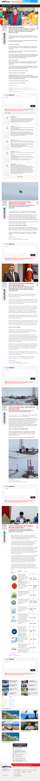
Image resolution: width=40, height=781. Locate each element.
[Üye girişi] (1, 17)
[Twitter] (4, 35)
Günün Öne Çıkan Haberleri (17, 775)
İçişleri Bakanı (26, 363)
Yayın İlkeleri (21, 765)
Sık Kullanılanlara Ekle (24, 764)
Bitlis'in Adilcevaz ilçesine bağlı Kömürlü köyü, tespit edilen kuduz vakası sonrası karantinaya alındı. (21, 411)
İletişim (25, 765)
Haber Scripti (4, 775)
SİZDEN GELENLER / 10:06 (15, 2)
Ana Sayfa (15, 764)
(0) (14, 123)
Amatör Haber (29, 764)
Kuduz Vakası (22, 481)
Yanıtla (12, 123)
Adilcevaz (15, 239)
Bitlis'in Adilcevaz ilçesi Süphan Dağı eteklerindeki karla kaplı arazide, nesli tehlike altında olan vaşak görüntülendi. (22, 207)
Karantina (25, 481)
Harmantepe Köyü (20, 239)
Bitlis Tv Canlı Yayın (17, 773)
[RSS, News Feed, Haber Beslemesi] (33, 768)
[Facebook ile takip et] (29, 768)
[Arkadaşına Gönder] (4, 39)
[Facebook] (4, 34)
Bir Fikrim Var (16, 765)
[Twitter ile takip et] (31, 768)
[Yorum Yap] (4, 43)
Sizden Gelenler (12, 706)
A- (37, 29)
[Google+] (4, 37)
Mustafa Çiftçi (22, 363)
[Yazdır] (4, 41)
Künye (19, 764)
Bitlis (13, 239)
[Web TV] (1, 13)
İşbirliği (28, 765)
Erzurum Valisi (18, 363)
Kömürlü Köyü (18, 481)
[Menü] (1, 11)
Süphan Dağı (24, 239)
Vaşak (27, 239)
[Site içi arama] (1, 19)
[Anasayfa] (1, 9)
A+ (37, 27)
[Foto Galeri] (1, 15)
